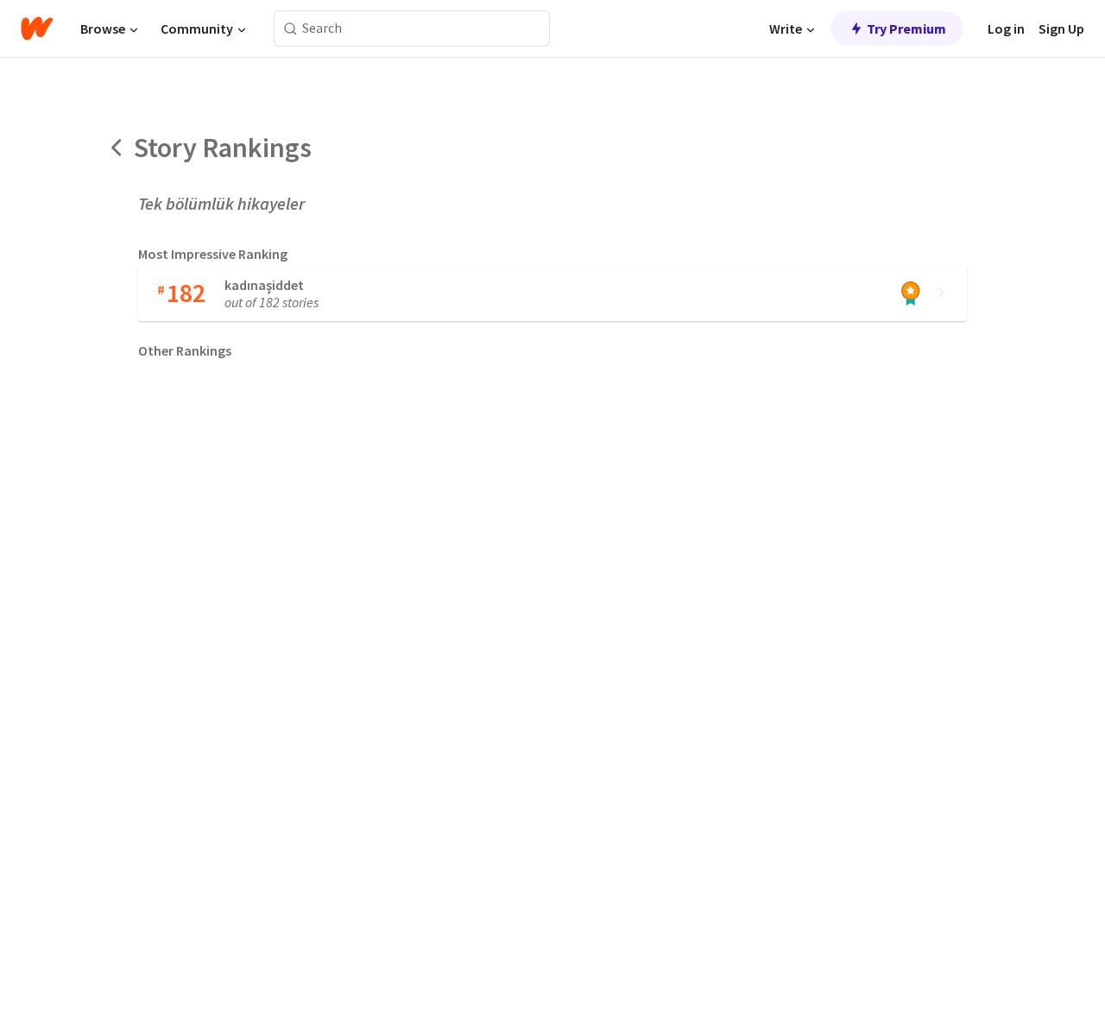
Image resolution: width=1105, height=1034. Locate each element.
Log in (1006, 28)
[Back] (117, 147)
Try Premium (906, 28)
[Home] (37, 28)
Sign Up (1061, 28)
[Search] (290, 29)
